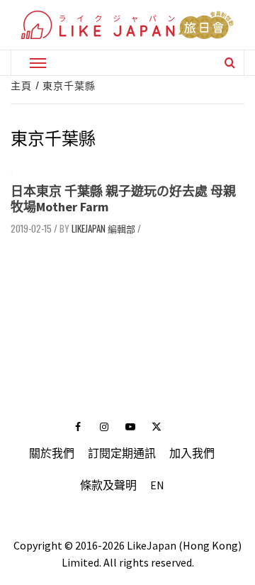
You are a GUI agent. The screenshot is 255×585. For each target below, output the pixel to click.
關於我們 (51, 453)
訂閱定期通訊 (122, 453)
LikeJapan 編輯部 (103, 228)
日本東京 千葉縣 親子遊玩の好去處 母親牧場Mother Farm (123, 199)
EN (157, 485)
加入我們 (192, 453)
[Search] (230, 62)
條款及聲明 (108, 485)
